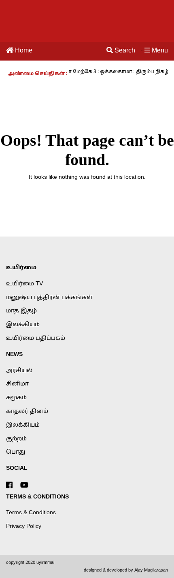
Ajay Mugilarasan (151, 570)
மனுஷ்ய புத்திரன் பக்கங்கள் (49, 297)
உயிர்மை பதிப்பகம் (35, 338)
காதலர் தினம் (27, 411)
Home (22, 51)
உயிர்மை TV (24, 284)
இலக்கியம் (23, 324)
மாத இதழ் (21, 311)
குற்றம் (16, 439)
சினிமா (17, 384)
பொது (15, 452)
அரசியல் (19, 370)
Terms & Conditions (31, 512)
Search (124, 51)
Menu (159, 51)
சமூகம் (16, 397)
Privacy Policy (23, 526)
